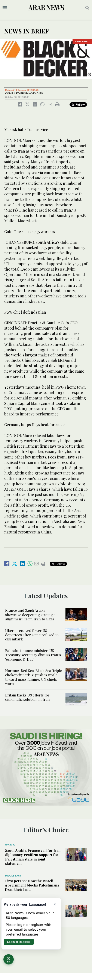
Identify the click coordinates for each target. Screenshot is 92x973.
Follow (80, 104)
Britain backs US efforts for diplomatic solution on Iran (27, 697)
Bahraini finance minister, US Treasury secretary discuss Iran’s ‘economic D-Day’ (33, 655)
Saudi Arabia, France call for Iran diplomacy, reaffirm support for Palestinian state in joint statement (33, 857)
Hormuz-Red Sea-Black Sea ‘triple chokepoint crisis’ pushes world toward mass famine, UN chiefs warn (33, 677)
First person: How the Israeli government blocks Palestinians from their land (32, 885)
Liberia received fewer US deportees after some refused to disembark (31, 634)
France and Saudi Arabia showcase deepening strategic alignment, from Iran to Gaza (30, 614)
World (10, 845)
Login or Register (18, 941)
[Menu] (5, 7)
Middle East (13, 875)
